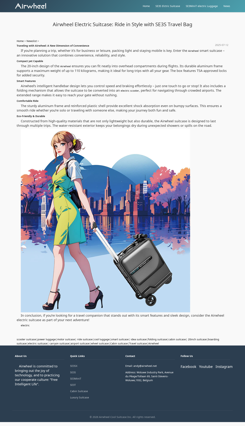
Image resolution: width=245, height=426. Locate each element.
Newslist (32, 41)
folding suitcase (157, 339)
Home (146, 6)
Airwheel (193, 51)
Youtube (206, 366)
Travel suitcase (138, 343)
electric (25, 325)
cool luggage (102, 339)
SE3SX (73, 366)
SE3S (73, 372)
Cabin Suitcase (79, 391)
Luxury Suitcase (79, 397)
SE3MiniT (75, 378)
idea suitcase (139, 339)
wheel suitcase (100, 343)
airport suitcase (80, 343)
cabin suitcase (177, 339)
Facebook (188, 366)
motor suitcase (66, 339)
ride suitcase (85, 339)
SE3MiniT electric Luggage (202, 6)
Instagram (224, 366)
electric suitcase (37, 343)
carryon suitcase (59, 343)
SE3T (73, 385)
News (226, 6)
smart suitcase (120, 339)
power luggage (46, 339)
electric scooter (130, 90)
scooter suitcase (26, 339)
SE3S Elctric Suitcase (168, 6)
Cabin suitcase (119, 343)
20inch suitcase (197, 339)
